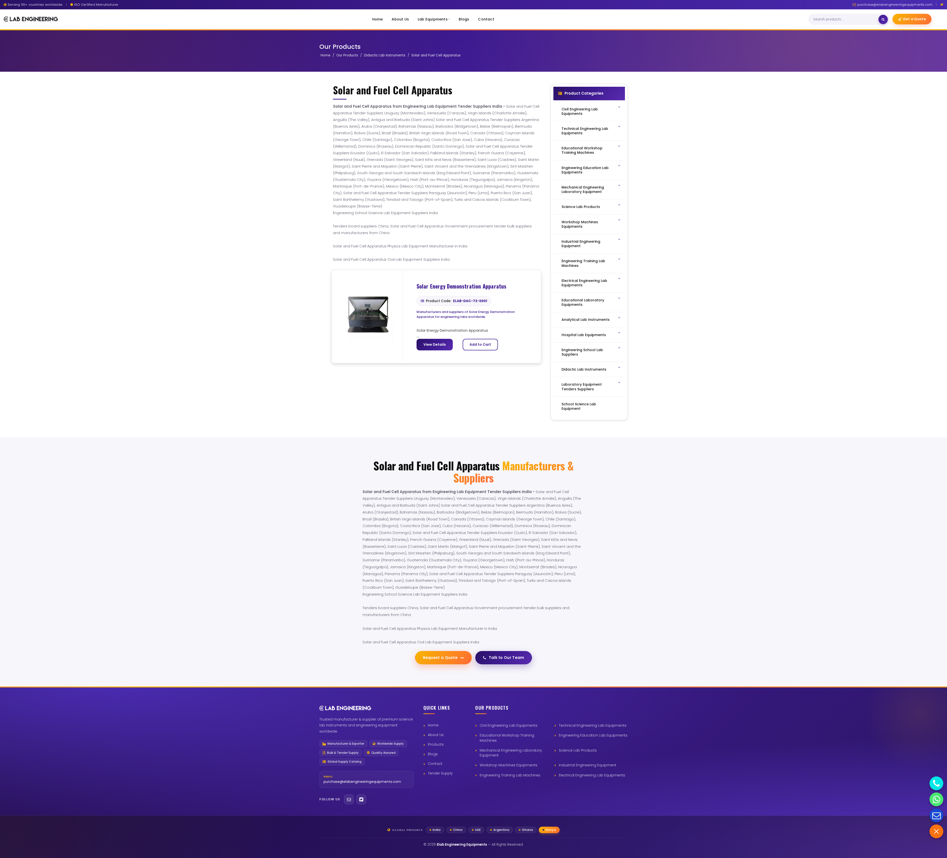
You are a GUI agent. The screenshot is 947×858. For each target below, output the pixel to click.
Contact (486, 19)
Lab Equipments (433, 19)
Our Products (347, 55)
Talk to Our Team (506, 657)
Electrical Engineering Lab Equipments (592, 775)
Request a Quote (440, 657)
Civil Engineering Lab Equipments (508, 725)
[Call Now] (936, 783)
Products (436, 744)
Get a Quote (914, 19)
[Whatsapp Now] (936, 799)
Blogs (464, 19)
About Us (400, 19)
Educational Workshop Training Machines (507, 738)
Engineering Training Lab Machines (510, 775)
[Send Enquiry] (936, 815)
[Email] (349, 799)
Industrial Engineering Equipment (587, 765)
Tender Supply (440, 773)
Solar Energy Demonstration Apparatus (462, 286)
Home (377, 19)
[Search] (883, 19)
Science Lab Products (578, 750)
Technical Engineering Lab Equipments (592, 725)
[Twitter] (941, 4)
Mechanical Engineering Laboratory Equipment (511, 753)
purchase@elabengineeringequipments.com (894, 4)
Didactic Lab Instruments (384, 55)
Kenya (551, 830)
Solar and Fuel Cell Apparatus (436, 55)
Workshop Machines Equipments (508, 765)
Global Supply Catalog (345, 761)
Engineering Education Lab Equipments (593, 735)
